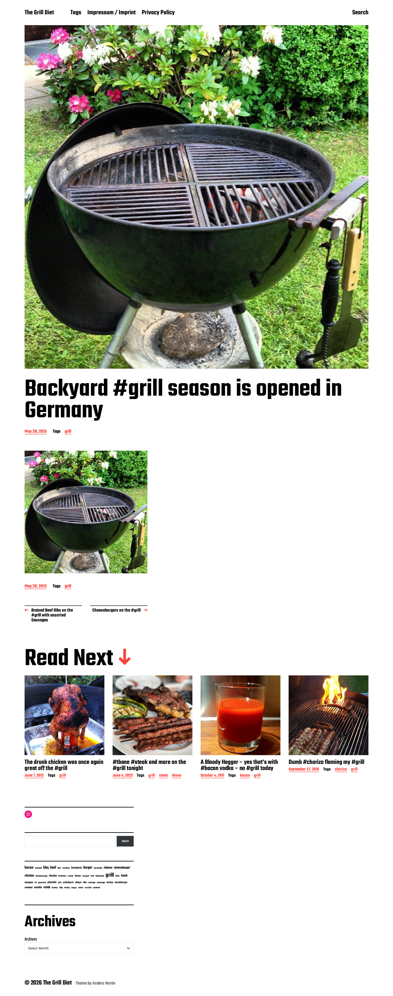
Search (360, 13)
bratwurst (76, 868)
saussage (101, 882)
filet (92, 876)
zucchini (88, 887)
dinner (78, 876)
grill (68, 431)
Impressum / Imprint (111, 12)
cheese (108, 867)
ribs (85, 882)
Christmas (62, 876)
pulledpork (68, 882)
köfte (117, 876)
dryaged (85, 876)
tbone (176, 776)
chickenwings (41, 876)
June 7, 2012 (34, 776)
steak (163, 776)
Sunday (55, 887)
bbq (46, 868)
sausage (91, 882)
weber (80, 887)
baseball (38, 868)
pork (60, 882)
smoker (38, 887)
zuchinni (96, 887)
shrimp (109, 882)
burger (87, 867)
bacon (245, 776)
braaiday (66, 868)
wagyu (74, 887)
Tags (75, 12)
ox (36, 882)
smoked (29, 888)
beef (53, 867)
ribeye (78, 882)
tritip (61, 887)
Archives (31, 939)
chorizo (341, 769)
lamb (124, 875)
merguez (29, 882)
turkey (67, 887)
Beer (59, 868)
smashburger (121, 882)
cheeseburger (122, 867)
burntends (98, 868)
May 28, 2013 (35, 431)
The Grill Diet (39, 12)
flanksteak (100, 876)
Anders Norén (103, 983)
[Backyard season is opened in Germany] (86, 512)
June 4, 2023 (123, 776)
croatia (70, 876)
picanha (51, 882)
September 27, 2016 (304, 769)
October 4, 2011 (212, 776)
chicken (29, 875)
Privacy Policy (158, 12)
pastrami (42, 882)
